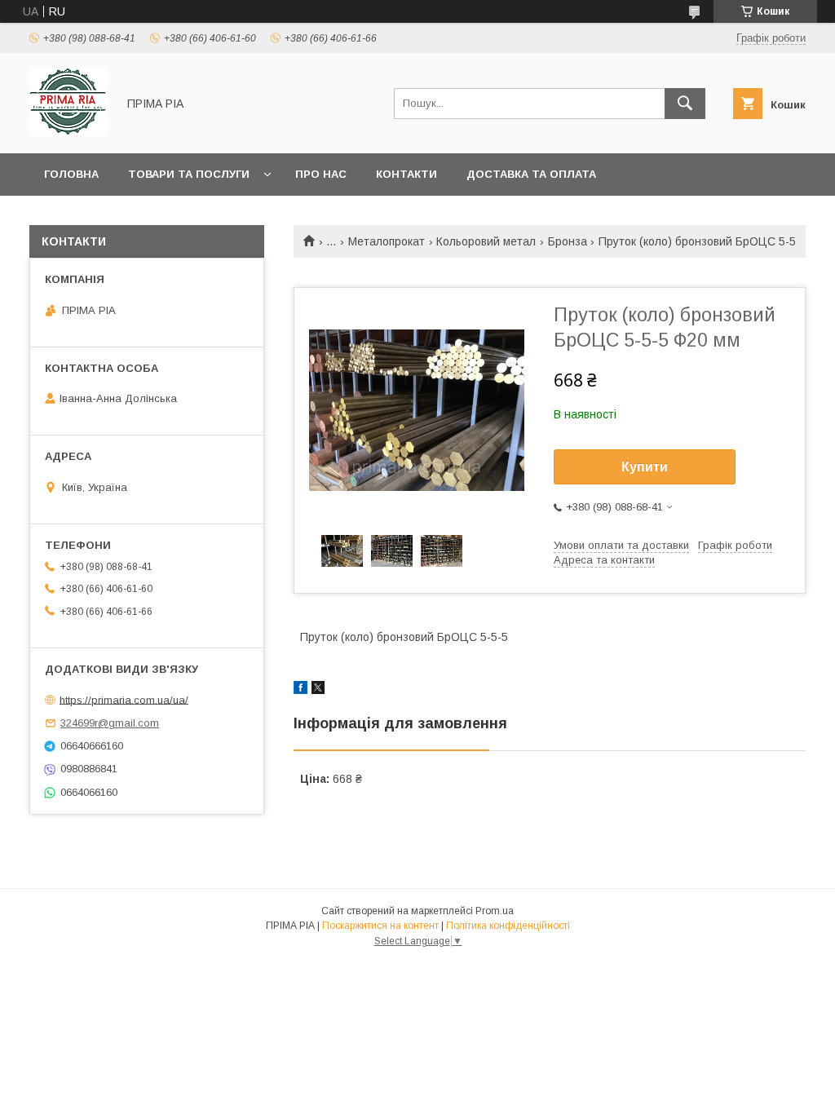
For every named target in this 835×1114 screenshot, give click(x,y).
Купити (644, 467)
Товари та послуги (189, 174)
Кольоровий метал (486, 241)
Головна (71, 174)
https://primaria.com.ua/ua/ (124, 699)
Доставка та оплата (531, 174)
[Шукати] (685, 103)
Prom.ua (494, 911)
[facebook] (300, 689)
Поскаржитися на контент (380, 925)
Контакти (406, 174)
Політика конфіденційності (508, 925)
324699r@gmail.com (109, 723)
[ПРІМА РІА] (68, 132)
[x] (318, 689)
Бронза (567, 241)
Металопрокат (386, 241)
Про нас (321, 174)
